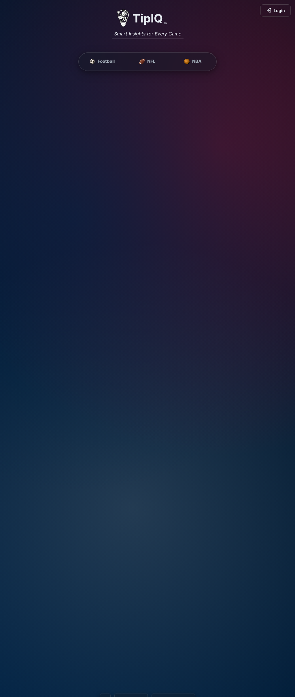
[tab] (102, 61)
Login (279, 10)
